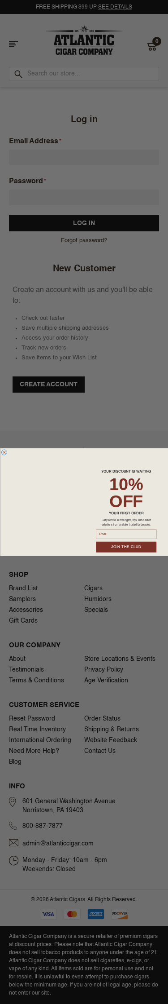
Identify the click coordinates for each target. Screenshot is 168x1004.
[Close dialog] (4, 452)
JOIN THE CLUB (126, 546)
